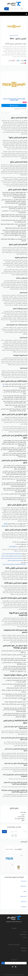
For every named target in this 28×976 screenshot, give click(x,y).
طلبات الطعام (23, 901)
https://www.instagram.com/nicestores (11, 556)
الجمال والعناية (23, 896)
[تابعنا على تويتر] (12, 835)
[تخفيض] (14, 4)
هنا (3, 384)
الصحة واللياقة (23, 886)
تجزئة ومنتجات (23, 906)
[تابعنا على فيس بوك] (15, 835)
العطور (25, 891)
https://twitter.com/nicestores (15, 560)
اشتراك (4, 831)
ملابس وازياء (23, 881)
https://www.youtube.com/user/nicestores (11, 558)
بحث (6, 9)
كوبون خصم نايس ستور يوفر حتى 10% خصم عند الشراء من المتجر (14, 99)
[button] (23, 60)
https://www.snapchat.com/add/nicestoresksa (14, 564)
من (5, 384)
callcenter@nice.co (13, 546)
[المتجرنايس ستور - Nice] (14, 26)
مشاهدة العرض (14, 105)
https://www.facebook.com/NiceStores (12, 554)
